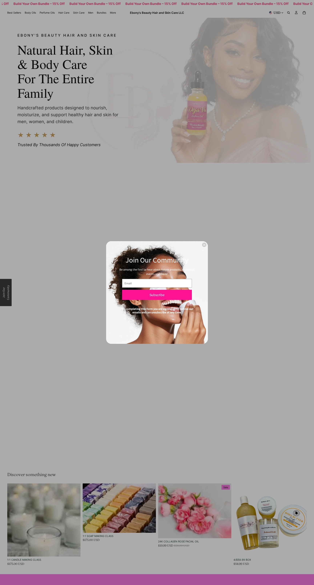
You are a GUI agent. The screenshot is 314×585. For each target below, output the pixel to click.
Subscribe (157, 294)
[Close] (204, 245)
